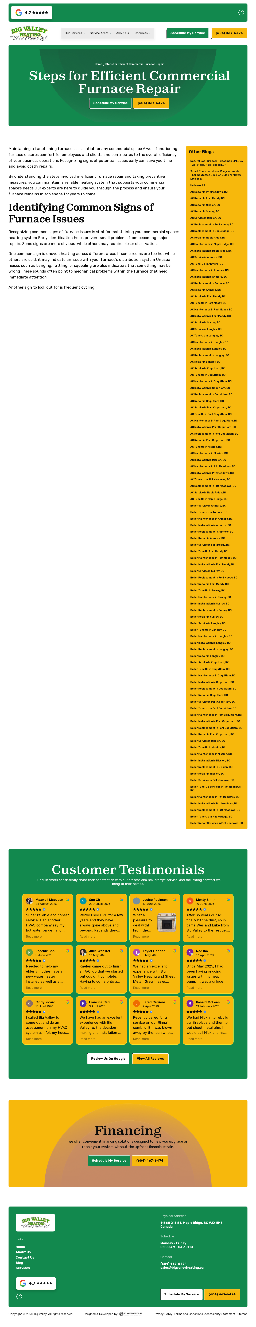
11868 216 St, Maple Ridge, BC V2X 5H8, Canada (191, 1225)
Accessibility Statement (219, 1314)
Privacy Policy (163, 1314)
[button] (75, 33)
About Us (23, 1252)
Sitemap (242, 1314)
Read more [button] (34, 936)
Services (23, 1268)
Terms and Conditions (188, 1314)
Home (98, 64)
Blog (19, 1263)
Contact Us (25, 1257)
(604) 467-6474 (173, 1264)
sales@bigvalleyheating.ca (182, 1268)
